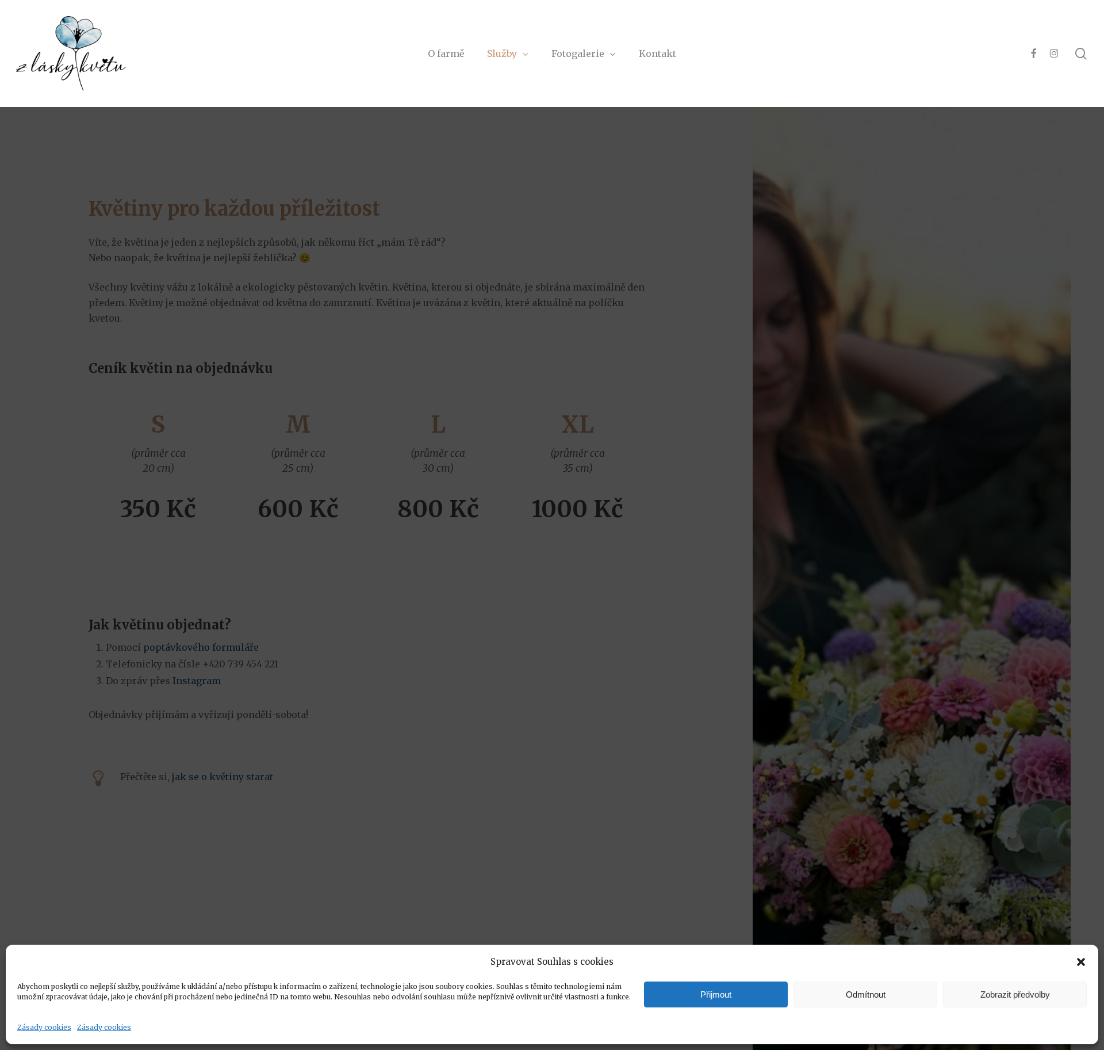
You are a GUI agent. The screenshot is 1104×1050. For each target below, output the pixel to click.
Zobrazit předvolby (1015, 994)
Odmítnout (865, 994)
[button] (1081, 962)
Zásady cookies (44, 1027)
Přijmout (715, 994)
